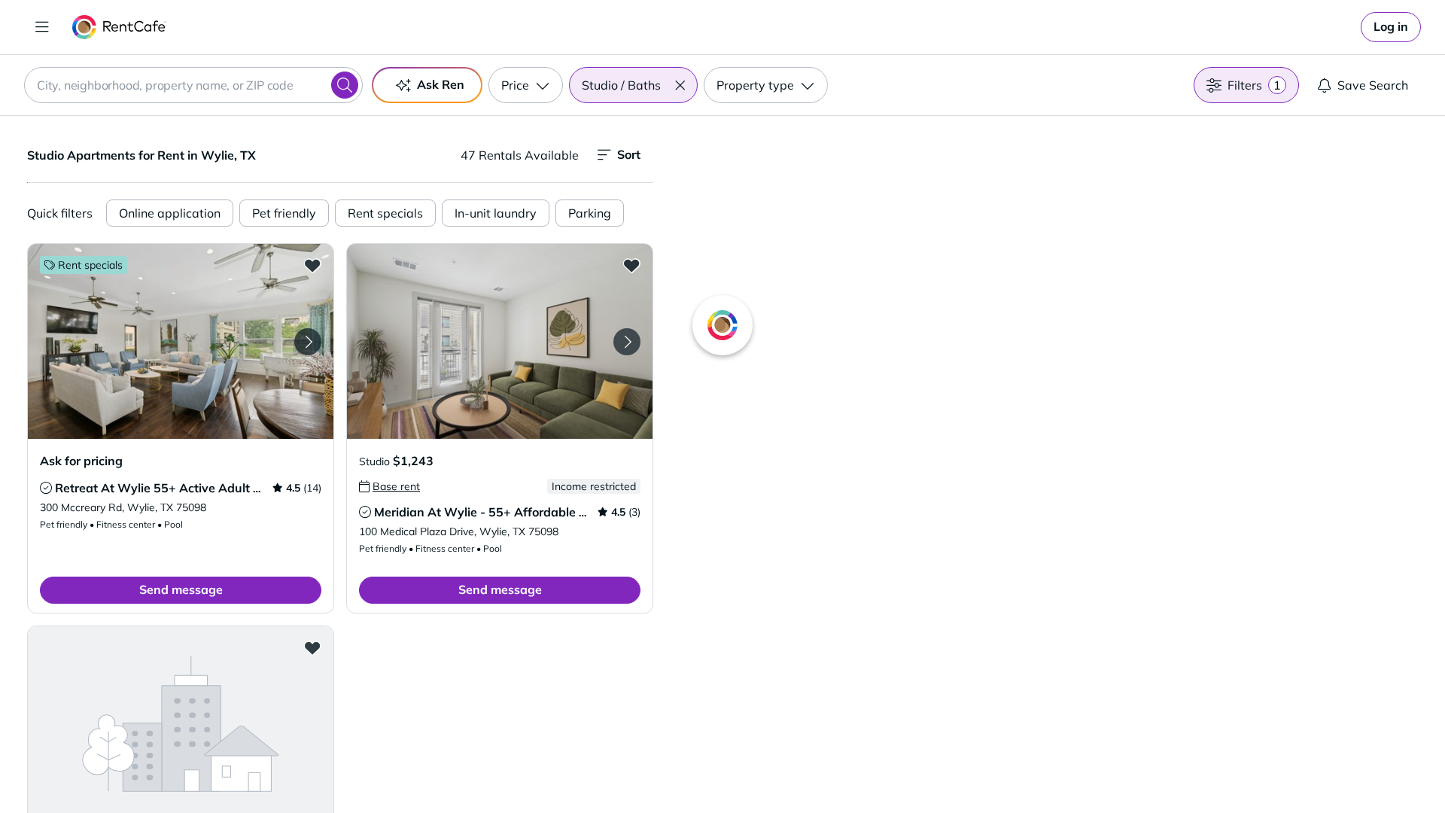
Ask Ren (440, 84)
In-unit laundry (496, 213)
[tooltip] (46, 488)
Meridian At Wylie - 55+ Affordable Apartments (510, 511)
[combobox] (193, 85)
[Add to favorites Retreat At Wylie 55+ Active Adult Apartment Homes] (312, 265)
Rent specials (385, 213)
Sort (628, 154)
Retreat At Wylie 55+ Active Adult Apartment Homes (206, 487)
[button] (679, 85)
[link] (1391, 27)
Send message (181, 589)
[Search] (344, 85)
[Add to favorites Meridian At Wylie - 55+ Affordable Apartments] (631, 265)
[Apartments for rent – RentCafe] (119, 27)
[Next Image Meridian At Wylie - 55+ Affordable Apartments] (626, 341)
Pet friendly (284, 213)
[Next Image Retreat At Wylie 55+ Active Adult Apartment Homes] (307, 341)
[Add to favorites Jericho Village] (312, 647)
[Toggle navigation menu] (42, 27)
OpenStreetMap (1126, 768)
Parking (589, 213)
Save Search (1372, 85)
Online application (170, 213)
